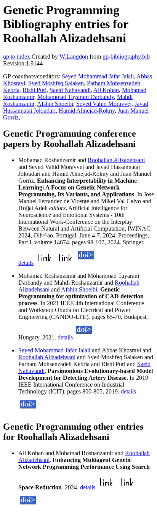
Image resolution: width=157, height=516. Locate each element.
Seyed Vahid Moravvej (103, 103)
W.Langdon (73, 56)
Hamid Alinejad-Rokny (87, 110)
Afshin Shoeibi (55, 103)
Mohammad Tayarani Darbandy (75, 97)
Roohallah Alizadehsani (116, 160)
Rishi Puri (34, 90)
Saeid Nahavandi (70, 90)
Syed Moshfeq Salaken (56, 83)
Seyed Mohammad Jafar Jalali (98, 76)
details (26, 263)
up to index (16, 56)
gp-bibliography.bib (126, 56)
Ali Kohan (106, 90)
